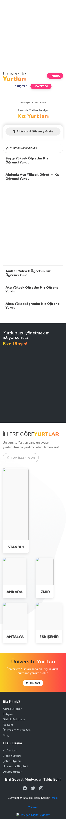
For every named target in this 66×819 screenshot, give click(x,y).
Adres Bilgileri (12, 709)
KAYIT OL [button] (41, 86)
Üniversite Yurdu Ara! (17, 730)
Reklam (35, 683)
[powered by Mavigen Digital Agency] (33, 814)
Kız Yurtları (33, 116)
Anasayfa (25, 102)
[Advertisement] (33, 35)
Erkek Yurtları (20, 507)
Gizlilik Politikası (14, 719)
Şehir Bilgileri (12, 761)
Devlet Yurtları (12, 772)
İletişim (8, 714)
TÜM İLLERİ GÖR (22, 458)
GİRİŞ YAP (20, 86)
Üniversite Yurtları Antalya (33, 110)
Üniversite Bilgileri (15, 766)
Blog (6, 735)
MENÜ (56, 76)
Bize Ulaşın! (15, 344)
